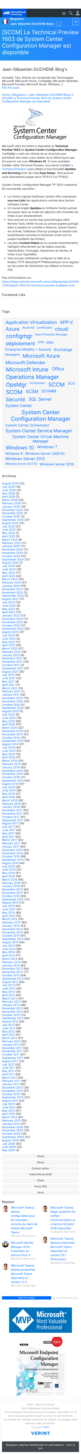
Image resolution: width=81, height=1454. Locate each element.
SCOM (14, 392)
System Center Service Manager (39, 430)
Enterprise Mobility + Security (28, 349)
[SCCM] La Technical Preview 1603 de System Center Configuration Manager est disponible (40, 42)
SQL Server (40, 399)
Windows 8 (14, 454)
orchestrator (37, 383)
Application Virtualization (31, 322)
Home (5, 94)
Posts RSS (40, 1186)
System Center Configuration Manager (40, 415)
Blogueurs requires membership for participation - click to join (40, 1446)
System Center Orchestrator (27, 425)
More (58, 24)
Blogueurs (19, 94)
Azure (12, 329)
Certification (44, 327)
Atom (40, 1192)
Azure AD (28, 327)
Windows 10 (20, 448)
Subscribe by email (40, 1174)
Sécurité (15, 399)
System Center (18, 405)
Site (63, 13)
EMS (49, 342)
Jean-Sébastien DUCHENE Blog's (50, 94)
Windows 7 (47, 447)
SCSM (32, 391)
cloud (61, 329)
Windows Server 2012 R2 (21, 463)
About (40, 1162)
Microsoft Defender (25, 362)
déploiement (20, 343)
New (75, 21)
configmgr (19, 336)
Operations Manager (32, 377)
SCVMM (48, 391)
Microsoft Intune (27, 369)
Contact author (41, 1168)
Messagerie (12, 354)
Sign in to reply (26, 1297)
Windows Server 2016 (57, 464)
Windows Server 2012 (25, 458)
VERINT (46, 1427)
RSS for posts (10, 87)
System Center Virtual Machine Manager (40, 439)
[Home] (14, 13)
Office (58, 368)
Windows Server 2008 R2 (45, 454)
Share (40, 1180)
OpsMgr (16, 384)
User (77, 13)
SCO (71, 383)
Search (70, 13)
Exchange (63, 349)
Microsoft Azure (41, 356)
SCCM (56, 384)
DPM (41, 342)
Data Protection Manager (51, 334)
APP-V (66, 322)
